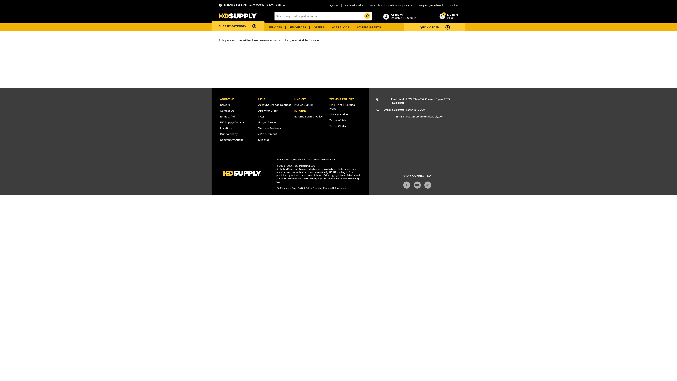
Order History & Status (400, 5)
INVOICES (300, 99)
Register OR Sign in (403, 18)
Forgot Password (269, 122)
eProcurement (267, 134)
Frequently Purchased (431, 5)
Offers (319, 27)
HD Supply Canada (232, 122)
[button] (367, 15)
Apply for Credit (268, 110)
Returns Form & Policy (308, 116)
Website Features (269, 128)
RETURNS (300, 110)
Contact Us (227, 110)
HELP (261, 99)
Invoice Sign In (303, 105)
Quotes (334, 5)
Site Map (264, 139)
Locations (226, 128)
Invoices (454, 5)
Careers (225, 105)
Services (275, 27)
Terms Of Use (338, 126)
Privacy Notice (338, 114)
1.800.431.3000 (415, 109)
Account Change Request (274, 105)
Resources (297, 27)
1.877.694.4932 (415, 99)
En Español (227, 116)
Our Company (229, 134)
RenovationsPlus (354, 5)
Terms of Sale (338, 120)
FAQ (261, 116)
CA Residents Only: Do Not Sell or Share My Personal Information (311, 188)
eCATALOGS (340, 27)
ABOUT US (227, 99)
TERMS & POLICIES (341, 99)
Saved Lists (376, 5)
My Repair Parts (369, 27)
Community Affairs (231, 139)
